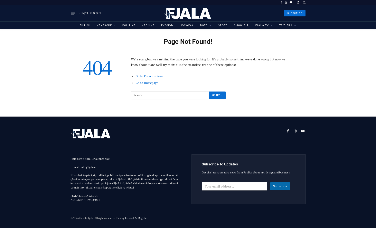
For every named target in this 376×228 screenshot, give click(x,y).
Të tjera (286, 25)
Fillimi (85, 25)
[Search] (304, 2)
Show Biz (241, 25)
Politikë (128, 25)
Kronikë (148, 25)
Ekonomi (168, 25)
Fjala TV (262, 25)
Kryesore (104, 25)
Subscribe (280, 186)
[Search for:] (170, 95)
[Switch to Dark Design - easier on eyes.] (298, 2)
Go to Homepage (147, 83)
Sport (222, 25)
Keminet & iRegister (136, 218)
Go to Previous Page (149, 76)
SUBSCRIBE (294, 13)
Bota (204, 25)
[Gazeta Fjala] (188, 13)
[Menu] (73, 13)
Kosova (187, 25)
